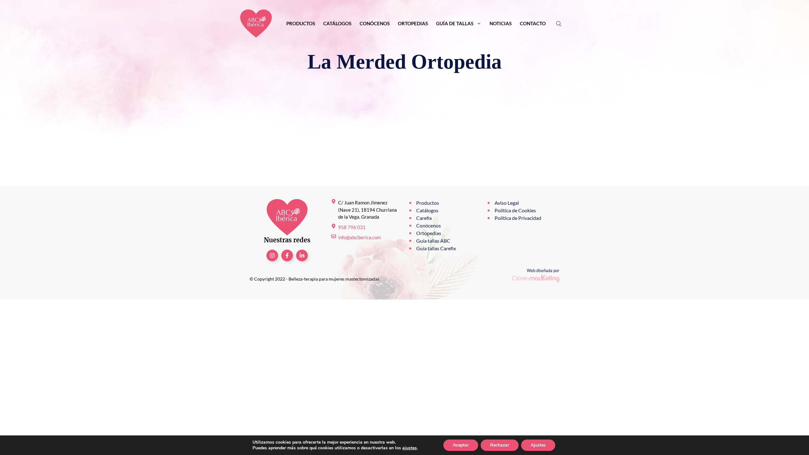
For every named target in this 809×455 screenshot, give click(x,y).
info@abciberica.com (359, 237)
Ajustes (538, 445)
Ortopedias (413, 23)
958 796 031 (352, 227)
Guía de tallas (454, 23)
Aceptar (461, 445)
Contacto (533, 23)
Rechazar (499, 445)
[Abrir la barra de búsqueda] (559, 23)
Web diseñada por (543, 270)
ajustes (409, 448)
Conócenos (375, 23)
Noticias (501, 23)
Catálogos (337, 23)
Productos (300, 23)
